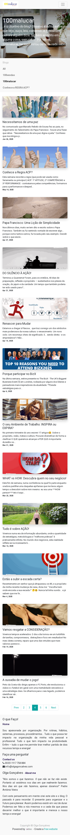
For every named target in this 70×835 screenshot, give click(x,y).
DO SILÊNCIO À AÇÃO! (17, 273)
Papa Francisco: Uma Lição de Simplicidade (31, 223)
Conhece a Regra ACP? (18, 172)
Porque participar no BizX (19, 374)
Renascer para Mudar (17, 323)
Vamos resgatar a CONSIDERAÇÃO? (26, 629)
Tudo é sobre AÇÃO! (16, 529)
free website (51, 829)
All (4, 68)
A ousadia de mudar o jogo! (21, 680)
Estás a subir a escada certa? (22, 579)
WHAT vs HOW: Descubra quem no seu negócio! (34, 478)
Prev (16, 707)
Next (53, 707)
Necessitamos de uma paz (20, 122)
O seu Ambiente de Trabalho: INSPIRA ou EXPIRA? (29, 426)
